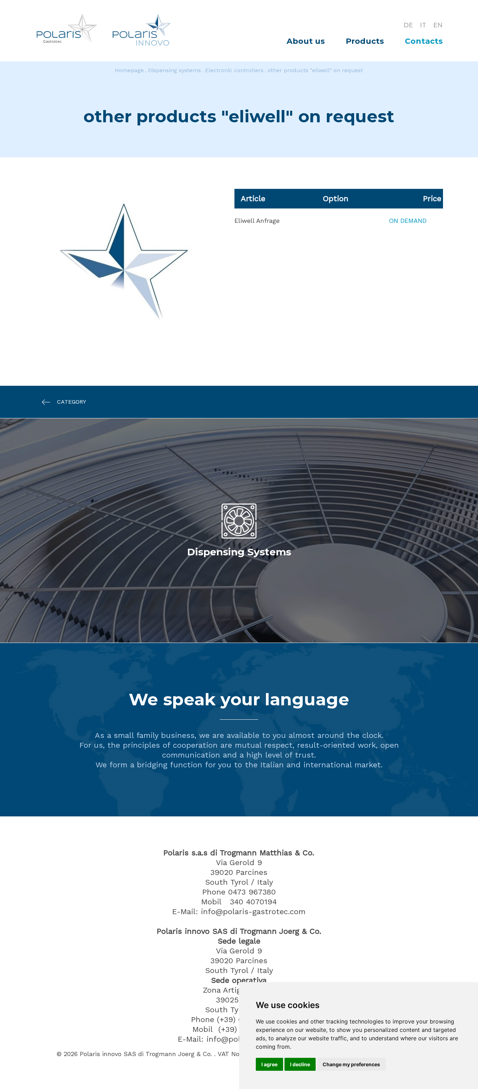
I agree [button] (269, 1064)
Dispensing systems (174, 70)
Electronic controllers (234, 70)
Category (71, 401)
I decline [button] (300, 1064)
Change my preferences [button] (351, 1064)
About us (306, 41)
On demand (408, 220)
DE (408, 25)
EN (438, 25)
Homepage (129, 70)
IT (423, 25)
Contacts (424, 41)
